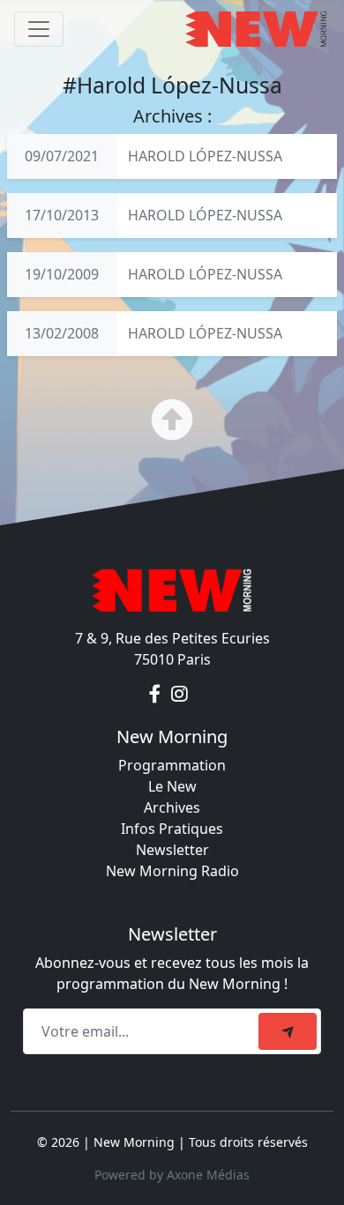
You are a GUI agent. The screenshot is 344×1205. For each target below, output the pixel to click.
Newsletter (172, 849)
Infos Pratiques (172, 828)
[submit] (287, 1031)
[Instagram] (179, 694)
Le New (172, 786)
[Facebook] (156, 694)
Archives (172, 807)
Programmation (172, 765)
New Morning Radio (172, 871)
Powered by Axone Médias (172, 1174)
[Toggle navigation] (39, 29)
